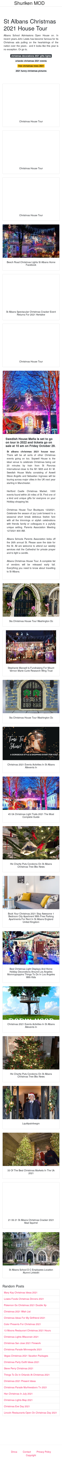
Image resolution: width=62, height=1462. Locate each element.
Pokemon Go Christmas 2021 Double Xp (25, 1305)
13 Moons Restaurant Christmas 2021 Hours (27, 1330)
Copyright (31, 1455)
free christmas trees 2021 (31, 65)
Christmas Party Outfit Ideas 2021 (21, 1362)
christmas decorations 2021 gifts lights (31, 55)
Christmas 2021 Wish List (17, 1311)
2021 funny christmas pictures (31, 70)
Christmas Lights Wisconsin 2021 (21, 1336)
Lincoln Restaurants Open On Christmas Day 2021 (30, 1412)
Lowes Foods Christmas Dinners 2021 (24, 1298)
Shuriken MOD (29, 3)
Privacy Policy (44, 1451)
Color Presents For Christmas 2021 (22, 1324)
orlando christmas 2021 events (31, 60)
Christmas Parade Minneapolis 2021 (23, 1349)
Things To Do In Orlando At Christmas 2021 (27, 1374)
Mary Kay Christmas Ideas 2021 (21, 1292)
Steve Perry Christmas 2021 (18, 1368)
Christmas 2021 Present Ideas (20, 1381)
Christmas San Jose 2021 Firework (22, 1343)
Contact (27, 1451)
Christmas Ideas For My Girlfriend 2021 (24, 1317)
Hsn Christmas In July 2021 (18, 1393)
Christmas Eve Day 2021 (17, 1406)
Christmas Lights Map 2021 (18, 1400)
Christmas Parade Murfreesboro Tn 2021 (25, 1387)
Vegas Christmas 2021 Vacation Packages (26, 1355)
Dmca (14, 1451)
